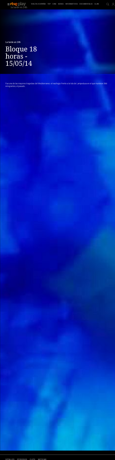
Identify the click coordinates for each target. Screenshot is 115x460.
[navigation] (65, 4)
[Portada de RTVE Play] (18, 4)
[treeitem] (38, 4)
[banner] (20, 4)
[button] (7, 4)
